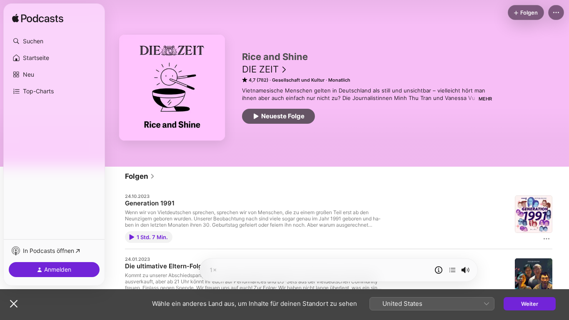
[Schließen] (13, 304)
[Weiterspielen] (452, 270)
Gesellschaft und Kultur (298, 80)
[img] (37, 19)
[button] (54, 41)
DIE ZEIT (260, 69)
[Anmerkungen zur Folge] (439, 270)
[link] (140, 176)
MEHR (485, 99)
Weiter (529, 303)
